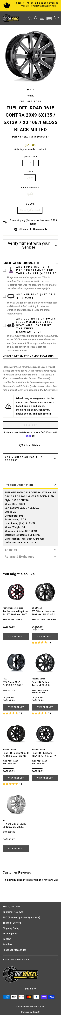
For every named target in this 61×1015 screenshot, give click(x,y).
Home (30, 95)
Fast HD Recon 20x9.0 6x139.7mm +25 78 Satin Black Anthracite (16, 755)
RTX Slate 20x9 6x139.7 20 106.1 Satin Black (13, 684)
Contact (7, 939)
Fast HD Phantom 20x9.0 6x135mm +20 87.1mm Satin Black (45, 755)
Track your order (12, 906)
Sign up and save (16, 959)
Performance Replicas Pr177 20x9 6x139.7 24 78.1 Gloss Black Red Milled (15, 613)
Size (30, 171)
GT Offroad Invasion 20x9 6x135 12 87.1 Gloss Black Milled (44, 613)
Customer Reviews (13, 912)
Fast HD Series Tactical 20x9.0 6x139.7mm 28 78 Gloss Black (42, 684)
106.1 (30, 193)
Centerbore (30, 188)
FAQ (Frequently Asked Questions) (21, 917)
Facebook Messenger (14, 950)
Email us (7, 944)
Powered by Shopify (30, 1012)
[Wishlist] (30, 18)
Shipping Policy (11, 928)
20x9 (30, 177)
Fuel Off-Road (30, 101)
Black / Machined (30, 210)
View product (16, 636)
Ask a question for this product (23, 458)
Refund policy (10, 933)
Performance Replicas (13, 608)
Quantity (30, 157)
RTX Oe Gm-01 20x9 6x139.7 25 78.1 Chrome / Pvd (14, 825)
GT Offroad (37, 608)
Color (30, 204)
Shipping (18, 149)
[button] (49, 18)
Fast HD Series (38, 679)
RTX (5, 679)
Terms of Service (12, 922)
